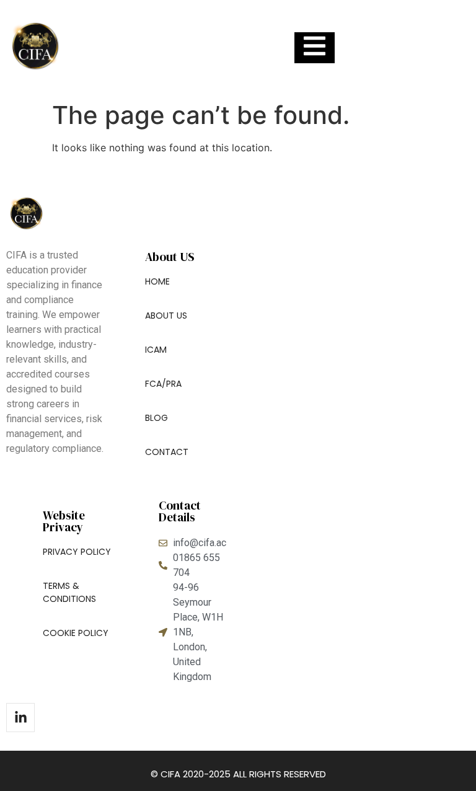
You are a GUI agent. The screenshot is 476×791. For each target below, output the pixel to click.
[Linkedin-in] (20, 717)
